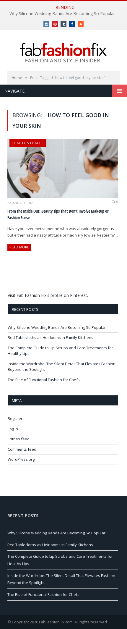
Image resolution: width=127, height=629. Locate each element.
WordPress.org (21, 459)
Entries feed (19, 439)
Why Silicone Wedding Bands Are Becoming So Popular (62, 13)
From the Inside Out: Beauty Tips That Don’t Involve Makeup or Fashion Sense (58, 214)
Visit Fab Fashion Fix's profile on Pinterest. (48, 295)
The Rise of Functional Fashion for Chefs (44, 379)
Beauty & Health (27, 142)
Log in (13, 428)
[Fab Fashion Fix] (63, 53)
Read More (19, 247)
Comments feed (22, 449)
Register (15, 418)
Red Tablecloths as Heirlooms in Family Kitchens (50, 337)
